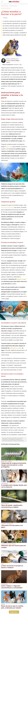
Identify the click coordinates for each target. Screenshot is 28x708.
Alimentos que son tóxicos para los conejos (13, 546)
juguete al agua (21, 279)
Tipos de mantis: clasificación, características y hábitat (12, 506)
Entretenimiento (13, 5)
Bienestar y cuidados (6, 461)
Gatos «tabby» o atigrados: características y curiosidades (11, 587)
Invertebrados (5, 503)
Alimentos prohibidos (6, 523)
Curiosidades (4, 483)
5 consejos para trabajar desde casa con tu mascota (14, 486)
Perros (3, 604)
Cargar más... (14, 612)
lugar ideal (9, 146)
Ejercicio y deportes (5, 8)
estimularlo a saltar (15, 348)
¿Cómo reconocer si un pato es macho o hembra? (12, 566)
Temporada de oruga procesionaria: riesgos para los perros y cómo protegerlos (13, 465)
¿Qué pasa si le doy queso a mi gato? (12, 526)
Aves (2, 564)
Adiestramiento (4, 5)
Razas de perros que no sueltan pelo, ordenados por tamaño (12, 607)
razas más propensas (7, 207)
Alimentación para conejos (8, 544)
